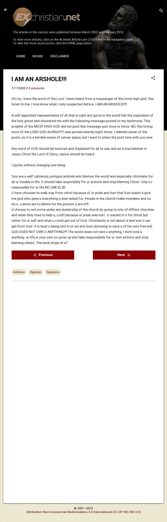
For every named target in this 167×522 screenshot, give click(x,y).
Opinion (35, 272)
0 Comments (35, 88)
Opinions (52, 272)
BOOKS (38, 56)
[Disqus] (83, 336)
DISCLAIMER (59, 56)
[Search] (161, 11)
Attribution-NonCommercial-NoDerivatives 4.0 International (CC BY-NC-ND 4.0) (83, 512)
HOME (20, 56)
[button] (153, 78)
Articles (19, 272)
